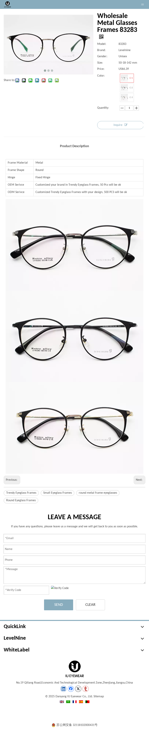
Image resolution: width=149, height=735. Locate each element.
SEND (58, 605)
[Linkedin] (63, 689)
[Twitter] (78, 689)
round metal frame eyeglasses (98, 492)
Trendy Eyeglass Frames (21, 492)
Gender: (102, 56)
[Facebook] (71, 689)
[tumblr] (85, 689)
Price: (100, 69)
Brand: (101, 50)
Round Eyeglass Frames (21, 500)
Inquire (117, 125)
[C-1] (124, 78)
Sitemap (99, 696)
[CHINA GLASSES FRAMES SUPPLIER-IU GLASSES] (74, 669)
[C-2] (124, 88)
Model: (101, 44)
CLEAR (90, 605)
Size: (100, 62)
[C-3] (124, 97)
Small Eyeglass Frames (57, 492)
